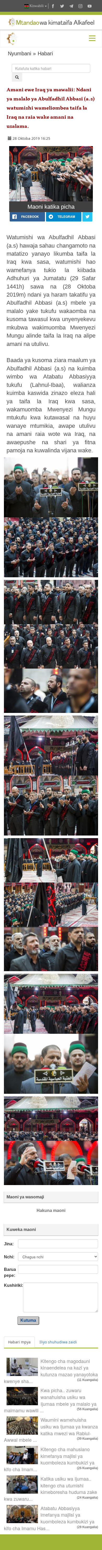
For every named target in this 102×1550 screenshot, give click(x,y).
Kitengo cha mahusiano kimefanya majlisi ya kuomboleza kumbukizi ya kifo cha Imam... (49, 1459)
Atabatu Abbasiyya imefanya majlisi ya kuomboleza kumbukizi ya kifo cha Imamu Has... (49, 1518)
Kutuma (28, 1320)
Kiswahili (37, 6)
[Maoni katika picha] (51, 173)
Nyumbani (19, 53)
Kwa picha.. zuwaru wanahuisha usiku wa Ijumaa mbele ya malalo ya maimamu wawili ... (50, 1400)
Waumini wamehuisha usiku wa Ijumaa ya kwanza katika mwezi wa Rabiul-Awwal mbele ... (51, 1429)
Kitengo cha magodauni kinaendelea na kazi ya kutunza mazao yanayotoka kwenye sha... (51, 1370)
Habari (45, 53)
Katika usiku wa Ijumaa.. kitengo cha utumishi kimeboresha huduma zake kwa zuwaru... (50, 1488)
